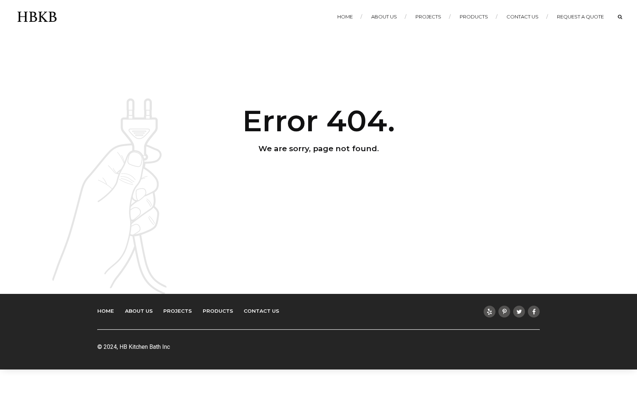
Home (345, 17)
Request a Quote (580, 17)
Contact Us (523, 17)
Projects (428, 17)
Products (474, 17)
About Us (384, 17)
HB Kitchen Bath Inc (144, 346)
